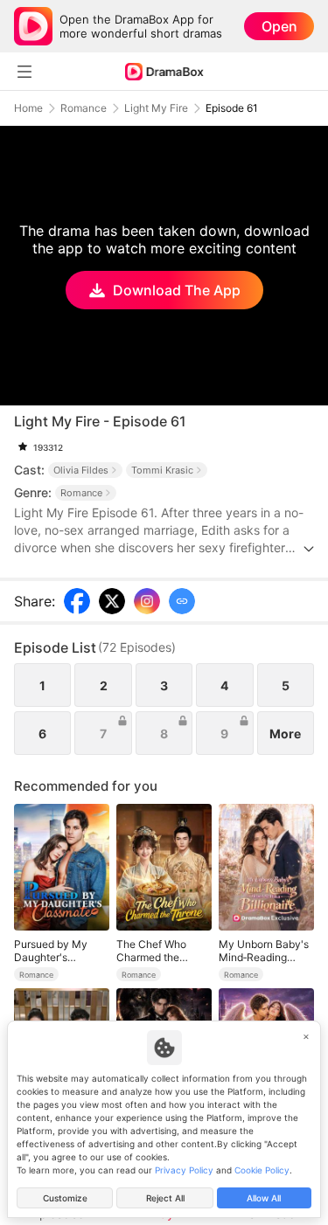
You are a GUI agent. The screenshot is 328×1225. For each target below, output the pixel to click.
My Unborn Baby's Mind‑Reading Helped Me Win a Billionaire (264, 951)
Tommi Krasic (162, 470)
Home (28, 108)
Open (279, 26)
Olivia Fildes (80, 470)
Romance (83, 108)
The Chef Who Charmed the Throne (151, 951)
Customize (65, 1198)
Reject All (165, 1198)
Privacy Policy (184, 1170)
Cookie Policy (262, 1170)
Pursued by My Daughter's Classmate (50, 951)
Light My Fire (156, 108)
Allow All (264, 1198)
